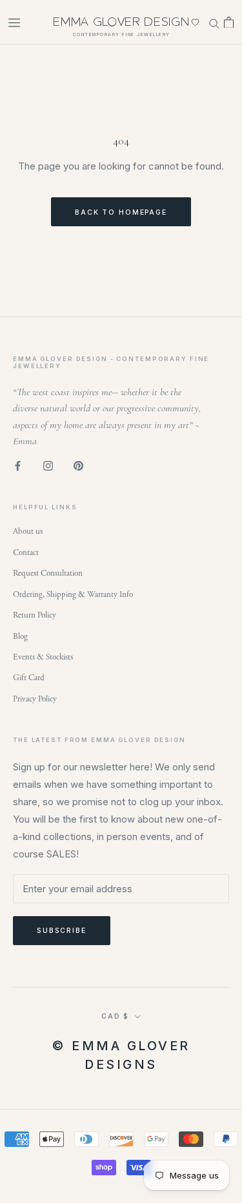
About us (28, 531)
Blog (20, 636)
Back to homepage (121, 212)
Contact (26, 552)
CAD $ (115, 1016)
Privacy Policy (35, 699)
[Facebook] (18, 465)
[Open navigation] (14, 22)
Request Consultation (48, 573)
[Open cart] (229, 22)
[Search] (214, 22)
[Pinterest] (78, 465)
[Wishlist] (195, 22)
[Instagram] (48, 465)
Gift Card (29, 677)
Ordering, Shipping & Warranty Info (73, 594)
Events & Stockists (43, 657)
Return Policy (34, 615)
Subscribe (61, 930)
